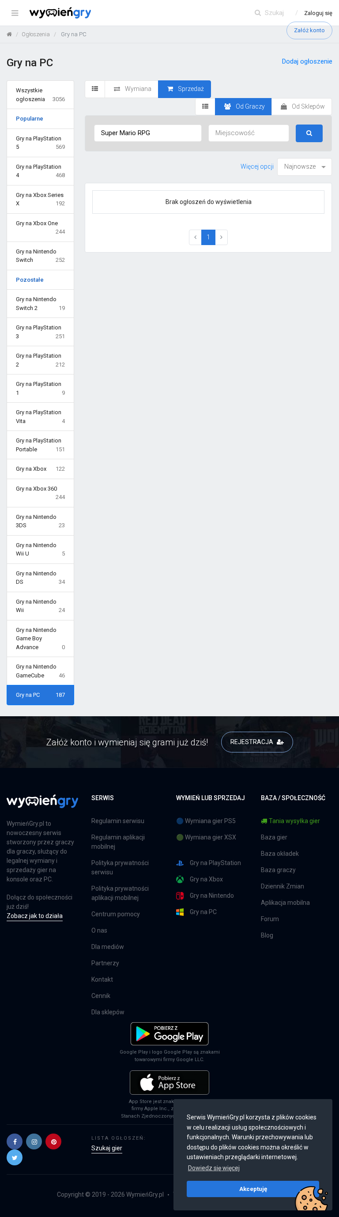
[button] (15, 1141)
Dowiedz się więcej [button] (214, 1168)
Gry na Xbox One (40, 227)
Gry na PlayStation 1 (40, 388)
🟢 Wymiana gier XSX (206, 837)
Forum (270, 918)
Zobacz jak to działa (35, 915)
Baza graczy (278, 869)
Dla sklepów (107, 1012)
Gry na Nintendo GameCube (40, 671)
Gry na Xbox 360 (40, 493)
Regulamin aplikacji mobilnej (118, 842)
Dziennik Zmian (282, 886)
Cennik (100, 995)
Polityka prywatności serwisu (120, 867)
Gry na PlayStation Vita (40, 416)
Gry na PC (40, 695)
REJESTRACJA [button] (252, 741)
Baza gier (274, 837)
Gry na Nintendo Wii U (40, 549)
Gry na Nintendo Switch (40, 256)
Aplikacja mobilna (285, 902)
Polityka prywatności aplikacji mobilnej (120, 893)
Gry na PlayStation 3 (40, 332)
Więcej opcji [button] (257, 166)
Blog (267, 935)
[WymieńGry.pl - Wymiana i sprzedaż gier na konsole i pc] (60, 11)
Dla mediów (107, 946)
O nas (99, 930)
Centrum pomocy (115, 914)
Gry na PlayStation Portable (40, 445)
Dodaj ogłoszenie (307, 61)
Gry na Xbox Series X (40, 199)
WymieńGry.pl (145, 1194)
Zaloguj (318, 13)
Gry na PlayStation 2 (40, 360)
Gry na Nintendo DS (40, 578)
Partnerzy (105, 963)
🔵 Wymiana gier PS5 (206, 820)
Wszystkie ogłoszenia (40, 94)
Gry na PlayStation (215, 862)
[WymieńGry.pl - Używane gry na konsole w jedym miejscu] (42, 806)
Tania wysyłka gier (294, 820)
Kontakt (102, 979)
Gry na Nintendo (212, 895)
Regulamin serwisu (117, 820)
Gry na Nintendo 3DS (40, 521)
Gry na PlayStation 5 (40, 143)
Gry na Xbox (40, 468)
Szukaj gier (106, 1148)
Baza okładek (280, 853)
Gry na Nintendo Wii (40, 606)
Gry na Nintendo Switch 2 (40, 303)
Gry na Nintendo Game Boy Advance (40, 638)
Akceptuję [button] (253, 1188)
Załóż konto (309, 30)
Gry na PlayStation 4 (40, 171)
